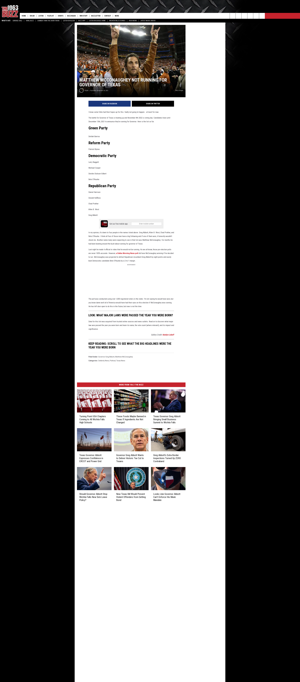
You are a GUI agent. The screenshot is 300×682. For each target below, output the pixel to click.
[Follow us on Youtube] (256, 16)
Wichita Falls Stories (117, 21)
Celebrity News (103, 361)
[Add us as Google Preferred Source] (238, 16)
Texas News (120, 361)
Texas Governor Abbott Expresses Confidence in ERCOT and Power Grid (91, 458)
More (117, 16)
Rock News (133, 21)
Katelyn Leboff (168, 335)
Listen (40, 16)
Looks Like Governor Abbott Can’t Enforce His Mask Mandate (166, 497)
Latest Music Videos (148, 21)
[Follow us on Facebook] (244, 16)
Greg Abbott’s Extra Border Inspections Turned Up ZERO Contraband (167, 458)
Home (24, 16)
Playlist (50, 16)
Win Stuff (83, 16)
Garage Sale (17, 21)
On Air (32, 16)
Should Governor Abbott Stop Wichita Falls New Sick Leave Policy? (93, 497)
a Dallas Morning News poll (127, 253)
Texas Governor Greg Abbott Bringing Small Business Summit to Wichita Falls (166, 419)
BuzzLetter (95, 16)
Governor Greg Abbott (106, 357)
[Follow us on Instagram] (250, 16)
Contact (107, 16)
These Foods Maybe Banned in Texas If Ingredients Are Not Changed (131, 419)
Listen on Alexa (69, 21)
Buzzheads (71, 16)
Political (113, 361)
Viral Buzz (30, 21)
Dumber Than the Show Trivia (48, 21)
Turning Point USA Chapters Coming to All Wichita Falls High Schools (92, 419)
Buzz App (81, 21)
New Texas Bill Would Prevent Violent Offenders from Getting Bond (131, 497)
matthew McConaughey (124, 357)
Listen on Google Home (97, 21)
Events (60, 16)
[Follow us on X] (262, 16)
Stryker (86, 90)
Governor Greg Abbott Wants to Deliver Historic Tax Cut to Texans (130, 458)
